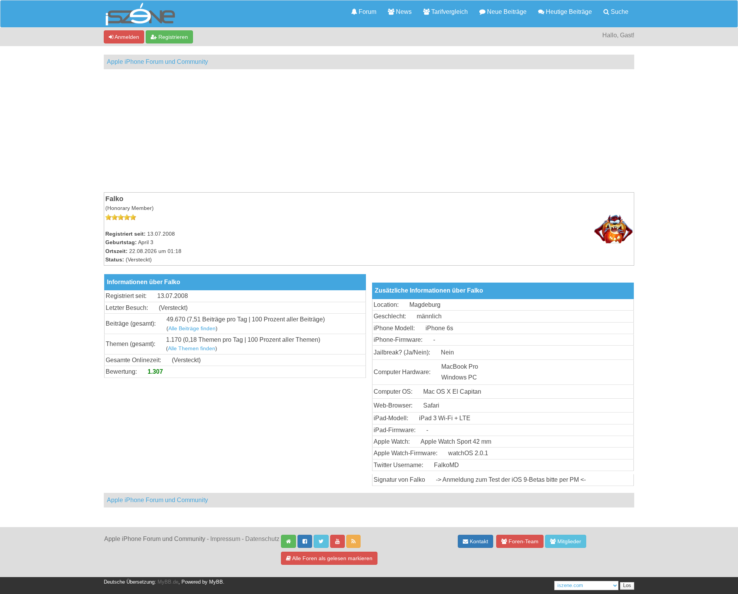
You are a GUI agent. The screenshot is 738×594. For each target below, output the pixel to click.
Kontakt (478, 541)
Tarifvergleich (449, 11)
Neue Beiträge (506, 11)
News (403, 11)
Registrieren (172, 37)
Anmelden (126, 37)
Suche (618, 11)
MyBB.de (168, 582)
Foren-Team (523, 541)
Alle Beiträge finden (192, 328)
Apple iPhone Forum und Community (157, 61)
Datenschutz (262, 539)
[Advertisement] (369, 131)
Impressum (225, 539)
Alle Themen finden (191, 348)
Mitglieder (568, 541)
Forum (366, 11)
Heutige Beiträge (568, 11)
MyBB (216, 582)
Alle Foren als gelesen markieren (331, 558)
